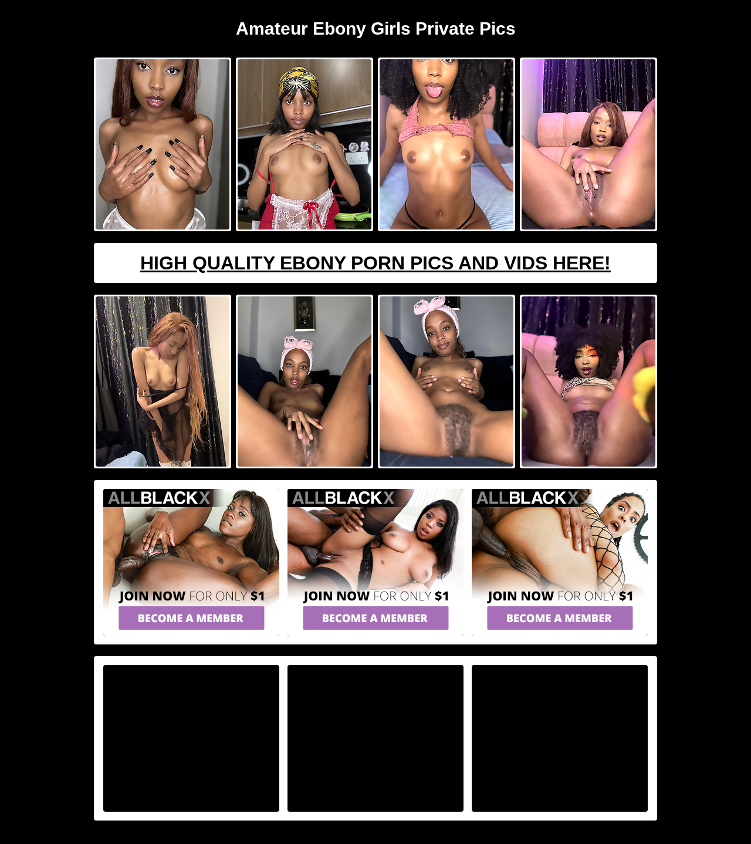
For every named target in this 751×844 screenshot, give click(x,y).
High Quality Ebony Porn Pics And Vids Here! (375, 263)
